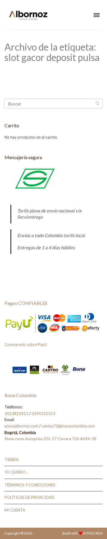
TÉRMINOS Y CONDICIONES (29, 484)
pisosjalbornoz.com (21, 426)
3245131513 (43, 413)
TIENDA (11, 459)
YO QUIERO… (16, 472)
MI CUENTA (14, 510)
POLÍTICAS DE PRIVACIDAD (29, 497)
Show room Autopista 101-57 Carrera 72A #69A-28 (50, 438)
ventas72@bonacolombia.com (68, 426)
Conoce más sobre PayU (25, 344)
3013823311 (16, 413)
